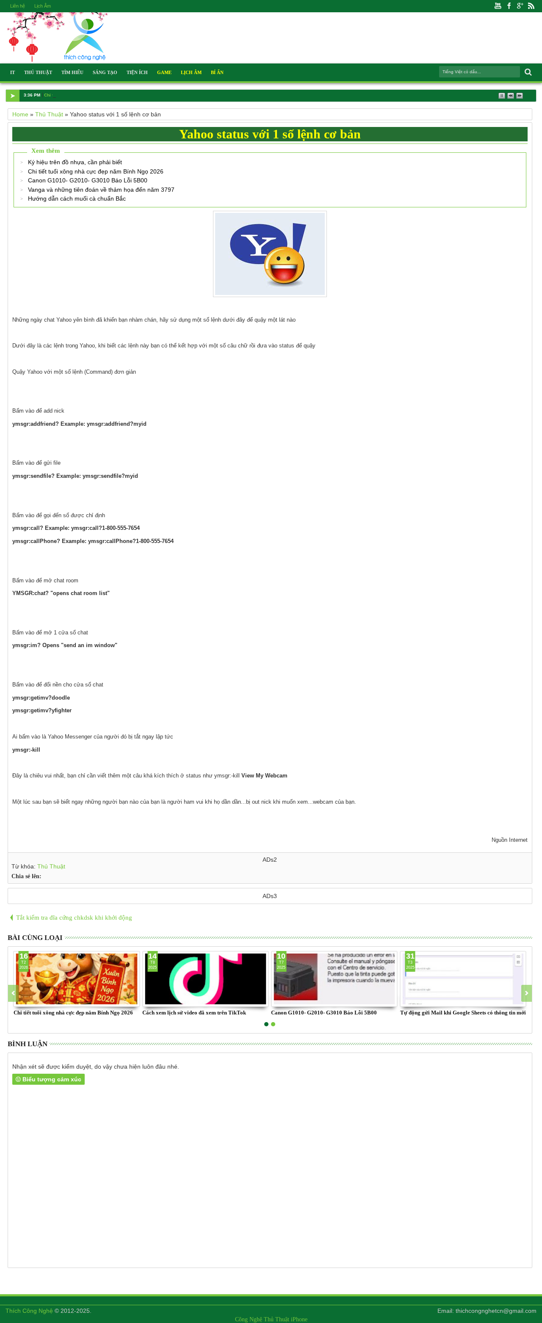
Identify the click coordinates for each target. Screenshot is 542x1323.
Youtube (497, 6)
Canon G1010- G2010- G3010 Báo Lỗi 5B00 (87, 180)
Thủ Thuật (38, 72)
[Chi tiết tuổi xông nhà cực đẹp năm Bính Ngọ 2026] (76, 979)
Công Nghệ (248, 1319)
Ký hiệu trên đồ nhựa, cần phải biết (75, 162)
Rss (530, 6)
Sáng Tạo (105, 72)
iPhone (299, 1319)
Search (527, 72)
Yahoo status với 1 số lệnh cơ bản (270, 134)
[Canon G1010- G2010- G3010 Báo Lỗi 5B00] (334, 979)
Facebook (508, 6)
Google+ (519, 6)
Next (13, 993)
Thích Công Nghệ (29, 1310)
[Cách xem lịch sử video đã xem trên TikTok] (205, 979)
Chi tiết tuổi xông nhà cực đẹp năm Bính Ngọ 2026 (95, 171)
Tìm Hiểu (72, 72)
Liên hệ (17, 5)
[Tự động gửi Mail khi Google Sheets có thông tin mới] (463, 979)
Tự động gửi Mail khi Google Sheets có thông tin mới (463, 1012)
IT (12, 72)
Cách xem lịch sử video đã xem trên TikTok (194, 1012)
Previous (526, 993)
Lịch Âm (42, 5)
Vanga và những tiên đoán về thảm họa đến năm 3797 (101, 189)
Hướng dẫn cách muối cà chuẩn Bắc (77, 198)
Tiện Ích (137, 72)
